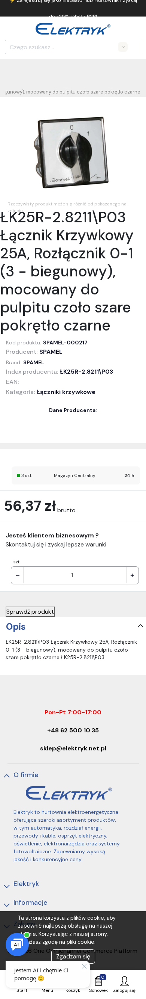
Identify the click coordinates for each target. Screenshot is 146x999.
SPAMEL (51, 352)
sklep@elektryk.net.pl (73, 748)
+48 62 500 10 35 (73, 730)
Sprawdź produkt (30, 612)
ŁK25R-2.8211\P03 (86, 372)
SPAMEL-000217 (65, 342)
